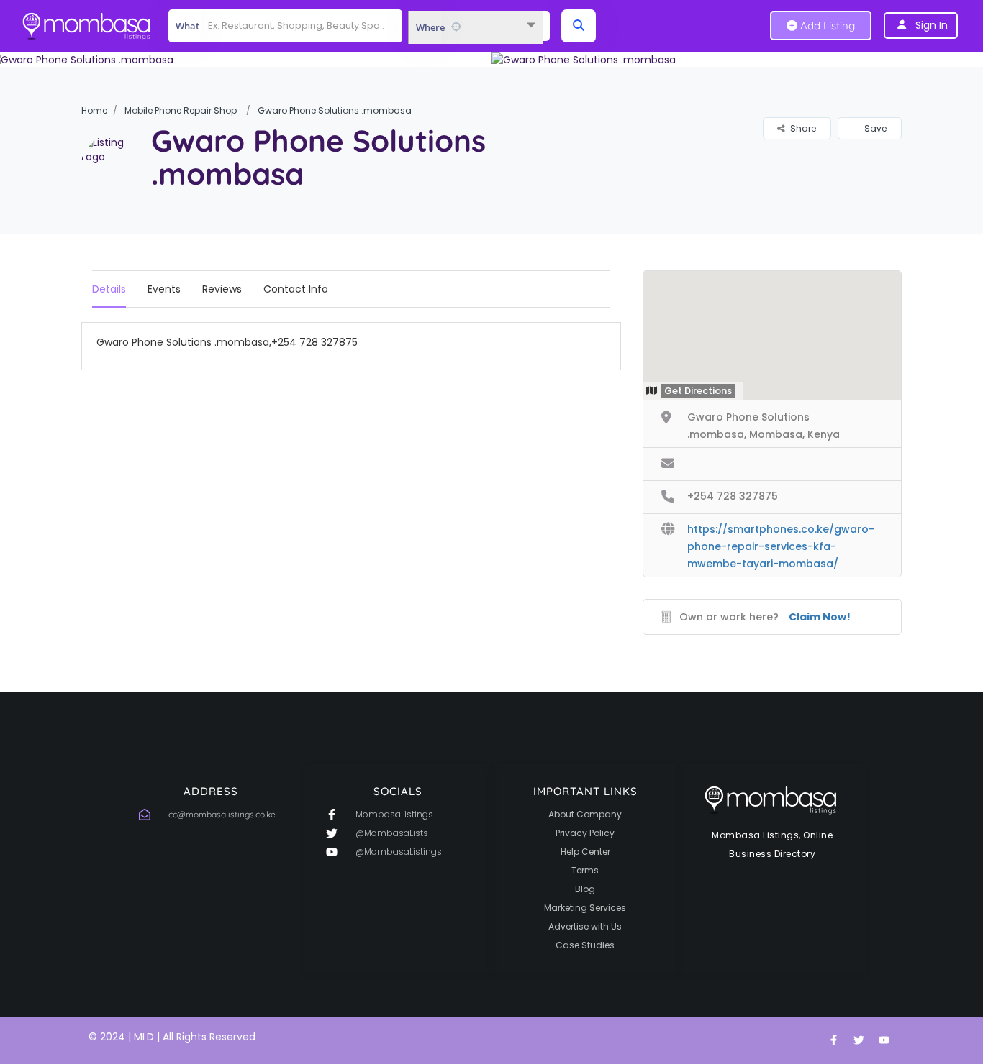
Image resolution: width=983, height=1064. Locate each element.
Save (874, 128)
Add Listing (826, 25)
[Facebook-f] (833, 1040)
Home (94, 110)
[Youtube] (883, 1040)
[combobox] (475, 27)
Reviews (222, 289)
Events (164, 289)
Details (109, 289)
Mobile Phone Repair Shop (180, 110)
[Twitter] (858, 1040)
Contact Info (295, 289)
